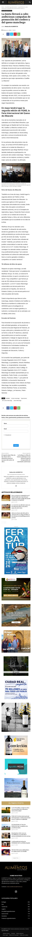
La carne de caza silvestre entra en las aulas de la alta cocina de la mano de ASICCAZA (20, 506)
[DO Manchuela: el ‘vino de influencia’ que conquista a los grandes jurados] (6, 827)
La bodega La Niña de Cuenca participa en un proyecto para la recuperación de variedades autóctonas (23, 458)
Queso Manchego (17, 400)
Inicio (3, 7)
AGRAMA (8, 398)
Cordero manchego (15, 398)
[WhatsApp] (18, 34)
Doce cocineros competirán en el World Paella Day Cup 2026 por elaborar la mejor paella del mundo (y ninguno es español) (20, 498)
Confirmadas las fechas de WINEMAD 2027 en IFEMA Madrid (20, 842)
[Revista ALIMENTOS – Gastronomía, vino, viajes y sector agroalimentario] (16, 2)
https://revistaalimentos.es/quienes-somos (16, 474)
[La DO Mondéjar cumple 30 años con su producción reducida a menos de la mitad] (6, 810)
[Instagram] (16, 485)
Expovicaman (24, 398)
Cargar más (15, 858)
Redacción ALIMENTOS (11, 26)
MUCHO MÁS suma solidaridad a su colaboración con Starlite (20, 850)
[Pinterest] (15, 34)
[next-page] (5, 522)
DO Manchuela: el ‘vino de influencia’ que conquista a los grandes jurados (19, 826)
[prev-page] (2, 522)
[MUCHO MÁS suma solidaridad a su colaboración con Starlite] (6, 852)
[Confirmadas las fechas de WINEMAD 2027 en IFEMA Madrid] (6, 844)
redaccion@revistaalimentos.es (14, 886)
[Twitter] (11, 34)
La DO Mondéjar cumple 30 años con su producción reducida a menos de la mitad (20, 809)
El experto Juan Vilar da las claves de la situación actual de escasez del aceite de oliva (8, 458)
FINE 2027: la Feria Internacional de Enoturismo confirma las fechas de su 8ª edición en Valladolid (20, 817)
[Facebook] (8, 34)
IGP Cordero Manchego (7, 400)
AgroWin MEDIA (5, 930)
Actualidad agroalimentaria (11, 7)
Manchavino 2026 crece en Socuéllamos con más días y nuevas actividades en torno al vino (20, 834)
